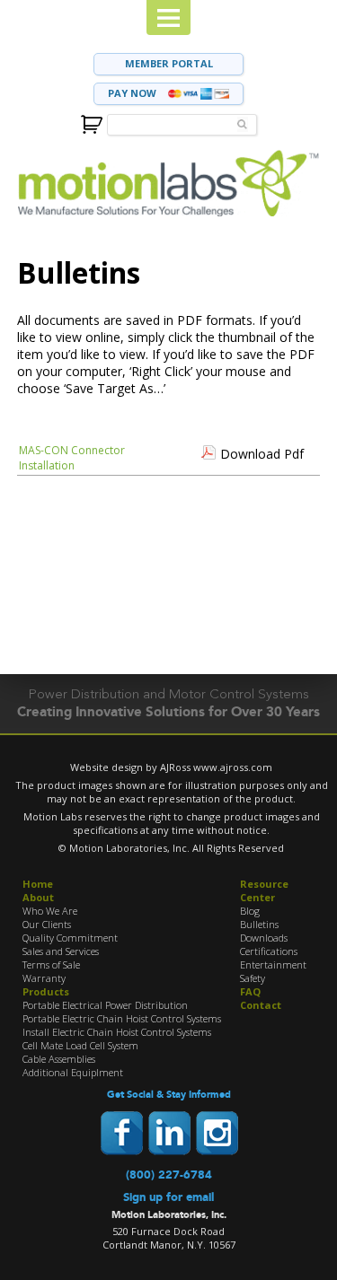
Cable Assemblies (58, 1058)
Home (37, 883)
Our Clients (46, 924)
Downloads (264, 937)
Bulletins (259, 924)
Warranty (44, 978)
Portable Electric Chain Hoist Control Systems (121, 1018)
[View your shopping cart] (92, 122)
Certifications (268, 951)
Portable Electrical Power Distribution (105, 1005)
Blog (250, 910)
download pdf (262, 453)
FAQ (250, 991)
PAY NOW (133, 93)
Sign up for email (168, 1197)
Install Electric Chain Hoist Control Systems (116, 1032)
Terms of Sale (51, 964)
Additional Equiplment (72, 1072)
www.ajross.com (232, 767)
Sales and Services (60, 951)
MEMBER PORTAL (169, 63)
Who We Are (49, 910)
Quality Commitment (70, 937)
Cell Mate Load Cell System (80, 1045)
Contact (260, 1005)
